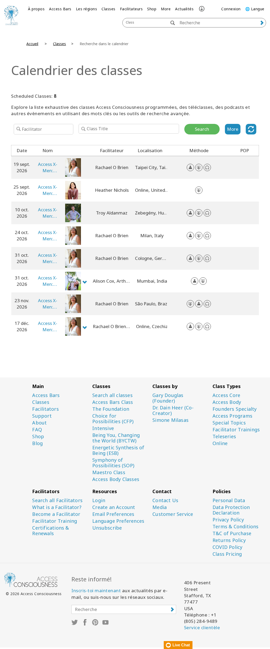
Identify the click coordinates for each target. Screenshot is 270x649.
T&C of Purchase (232, 533)
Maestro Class (108, 472)
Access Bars (60, 8)
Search (202, 129)
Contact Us (165, 500)
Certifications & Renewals (50, 530)
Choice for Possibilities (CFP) (112, 418)
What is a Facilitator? (56, 507)
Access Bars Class (112, 402)
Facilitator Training (54, 521)
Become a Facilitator (56, 514)
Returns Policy (229, 540)
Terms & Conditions (236, 526)
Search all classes (112, 395)
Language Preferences (118, 521)
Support (41, 416)
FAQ (37, 429)
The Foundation (110, 409)
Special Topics (229, 423)
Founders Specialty (235, 409)
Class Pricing (227, 554)
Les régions (86, 8)
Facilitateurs (131, 8)
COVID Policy (227, 547)
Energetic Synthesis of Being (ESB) (118, 450)
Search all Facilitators (57, 500)
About (39, 423)
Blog (37, 443)
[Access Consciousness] (11, 15)
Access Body (227, 402)
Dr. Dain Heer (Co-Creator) (173, 410)
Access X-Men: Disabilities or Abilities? (48, 167)
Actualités (184, 8)
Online (220, 443)
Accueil (32, 43)
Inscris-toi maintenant (96, 590)
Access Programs (232, 416)
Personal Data (229, 500)
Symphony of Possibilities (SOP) (113, 462)
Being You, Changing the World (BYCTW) (116, 437)
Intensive (103, 428)
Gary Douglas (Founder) (167, 398)
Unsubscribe (107, 528)
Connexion (231, 8)
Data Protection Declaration (231, 510)
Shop (151, 8)
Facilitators (45, 409)
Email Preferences (113, 514)
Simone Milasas (170, 420)
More (166, 8)
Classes (108, 8)
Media (159, 507)
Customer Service (172, 514)
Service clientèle (202, 627)
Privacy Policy (228, 519)
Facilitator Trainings (236, 429)
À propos (36, 8)
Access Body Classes (115, 479)
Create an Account (113, 507)
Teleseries (224, 436)
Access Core (226, 395)
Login (98, 500)
